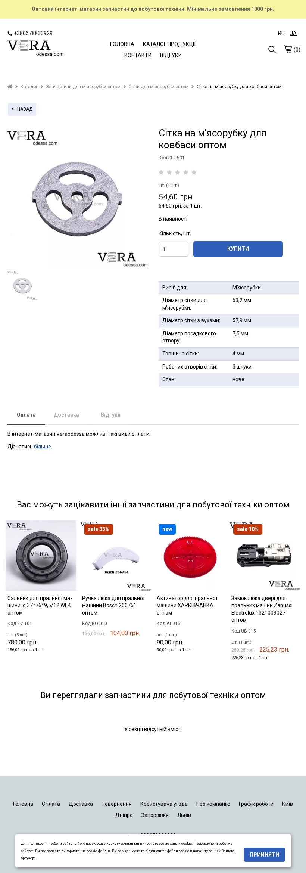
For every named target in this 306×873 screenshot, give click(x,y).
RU (281, 33)
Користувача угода (164, 804)
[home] (9, 86)
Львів (184, 815)
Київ (287, 804)
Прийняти (264, 855)
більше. (43, 447)
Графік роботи (256, 804)
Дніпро (124, 815)
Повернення (117, 804)
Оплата (26, 415)
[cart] (287, 49)
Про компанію (213, 804)
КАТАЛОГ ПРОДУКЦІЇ (169, 44)
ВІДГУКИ (171, 55)
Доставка (66, 415)
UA (293, 33)
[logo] (35, 48)
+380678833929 (33, 33)
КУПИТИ (238, 249)
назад (23, 109)
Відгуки (111, 415)
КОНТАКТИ (138, 55)
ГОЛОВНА (122, 44)
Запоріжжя (155, 815)
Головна (23, 804)
